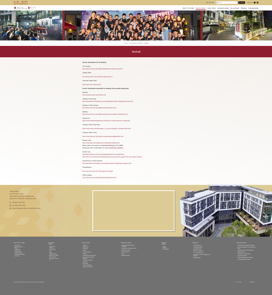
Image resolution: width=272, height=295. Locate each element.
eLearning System (125, 251)
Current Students (211, 8)
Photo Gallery (166, 249)
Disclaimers (252, 282)
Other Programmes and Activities (245, 257)
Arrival (50, 252)
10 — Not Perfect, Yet (198, 252)
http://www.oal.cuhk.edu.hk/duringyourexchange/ (97, 171)
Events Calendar (165, 247)
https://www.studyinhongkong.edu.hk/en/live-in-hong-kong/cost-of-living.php (106, 120)
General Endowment (242, 255)
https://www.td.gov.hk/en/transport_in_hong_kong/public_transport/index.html (106, 128)
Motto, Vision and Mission (19, 247)
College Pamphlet (197, 249)
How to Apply (52, 249)
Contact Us (17, 255)
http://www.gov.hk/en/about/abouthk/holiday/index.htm (99, 177)
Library (122, 253)
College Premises (19, 252)
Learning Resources (126, 250)
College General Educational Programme (127, 246)
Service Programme (87, 265)
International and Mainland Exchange (246, 245)
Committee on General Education (129, 248)
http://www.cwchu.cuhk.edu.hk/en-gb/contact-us (97, 76)
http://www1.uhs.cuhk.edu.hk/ (91, 84)
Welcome (85, 245)
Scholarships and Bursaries (244, 253)
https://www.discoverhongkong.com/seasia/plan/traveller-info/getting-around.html (107, 101)
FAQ (50, 250)
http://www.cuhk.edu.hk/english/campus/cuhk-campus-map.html (102, 69)
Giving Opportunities (253, 8)
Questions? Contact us (54, 259)
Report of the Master (198, 250)
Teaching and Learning (223, 8)
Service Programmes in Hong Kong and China (246, 248)
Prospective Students (201, 8)
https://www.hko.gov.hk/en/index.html (94, 95)
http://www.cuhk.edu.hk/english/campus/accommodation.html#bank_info (105, 114)
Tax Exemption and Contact (244, 259)
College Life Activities (88, 260)
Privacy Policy (239, 282)
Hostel (84, 250)
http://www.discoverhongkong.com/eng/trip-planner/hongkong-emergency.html (106, 163)
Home (126, 43)
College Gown (18, 251)
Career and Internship (88, 266)
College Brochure (197, 245)
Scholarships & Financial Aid (89, 255)
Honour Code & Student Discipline (88, 258)
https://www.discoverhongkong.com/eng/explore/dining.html (101, 143)
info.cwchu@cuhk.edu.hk (32, 208)
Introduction (17, 245)
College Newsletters (198, 247)
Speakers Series (241, 252)
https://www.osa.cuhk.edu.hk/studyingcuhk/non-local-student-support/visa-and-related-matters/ (112, 157)
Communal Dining (87, 252)
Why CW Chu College (52, 247)
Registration (85, 247)
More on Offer (52, 257)
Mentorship (85, 263)
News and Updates (234, 8)
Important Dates (53, 253)
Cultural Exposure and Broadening (245, 250)
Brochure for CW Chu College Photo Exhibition (201, 255)
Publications (244, 8)
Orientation (85, 248)
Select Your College (53, 255)
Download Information (20, 254)
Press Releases (197, 257)
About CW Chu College (188, 8)
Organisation (18, 249)
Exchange (85, 261)
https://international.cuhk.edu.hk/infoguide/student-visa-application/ (103, 154)
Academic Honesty (125, 255)
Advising (85, 253)
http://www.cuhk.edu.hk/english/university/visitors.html (99, 108)
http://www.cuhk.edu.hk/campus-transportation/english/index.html (102, 136)
